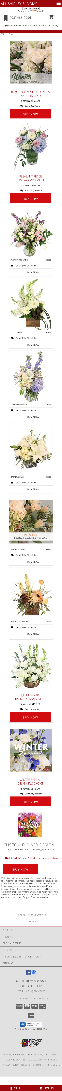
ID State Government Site (42, 1059)
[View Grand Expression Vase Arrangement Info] (31, 377)
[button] (53, 18)
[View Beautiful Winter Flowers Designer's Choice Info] (31, 62)
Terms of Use (52, 1065)
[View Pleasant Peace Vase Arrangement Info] (31, 147)
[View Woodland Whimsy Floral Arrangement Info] (31, 594)
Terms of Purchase (32, 1065)
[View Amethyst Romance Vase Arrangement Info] (31, 232)
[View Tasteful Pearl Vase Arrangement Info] (31, 449)
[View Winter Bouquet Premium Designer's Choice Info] (31, 521)
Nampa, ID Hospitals (46, 1054)
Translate (39, 11)
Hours (48, 1088)
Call (16, 1088)
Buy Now (30, 114)
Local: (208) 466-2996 (31, 991)
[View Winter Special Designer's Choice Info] (31, 750)
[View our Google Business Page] (33, 973)
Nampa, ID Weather (15, 1059)
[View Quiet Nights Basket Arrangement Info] (31, 665)
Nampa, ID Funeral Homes (18, 1054)
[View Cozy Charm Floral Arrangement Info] (31, 304)
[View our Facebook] (28, 973)
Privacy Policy (10, 1065)
